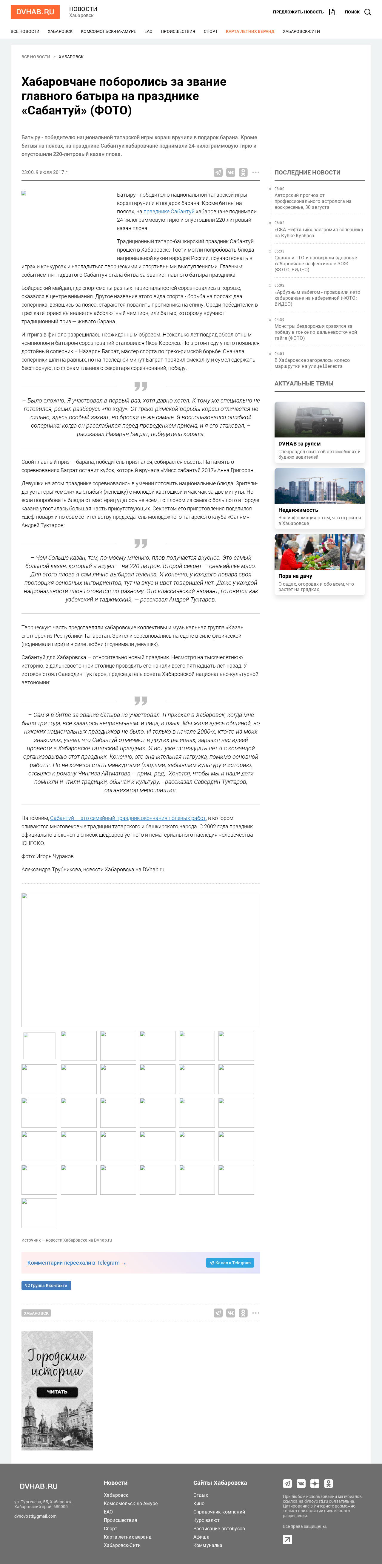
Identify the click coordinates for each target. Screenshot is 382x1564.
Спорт (211, 31)
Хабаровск (60, 31)
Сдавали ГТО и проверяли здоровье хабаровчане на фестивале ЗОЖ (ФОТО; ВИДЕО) (316, 264)
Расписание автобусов (219, 1528)
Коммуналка (208, 1545)
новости (83, 9)
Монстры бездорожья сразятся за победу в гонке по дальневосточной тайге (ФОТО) (316, 332)
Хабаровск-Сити (301, 31)
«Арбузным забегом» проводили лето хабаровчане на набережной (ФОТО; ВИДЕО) (317, 298)
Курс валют (206, 1520)
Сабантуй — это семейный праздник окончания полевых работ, (128, 818)
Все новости (25, 31)
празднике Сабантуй (169, 211)
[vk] (301, 1483)
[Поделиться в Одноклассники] (243, 172)
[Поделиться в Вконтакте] (230, 172)
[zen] (314, 1483)
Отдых (200, 1495)
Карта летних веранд (250, 31)
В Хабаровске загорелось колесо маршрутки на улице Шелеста (312, 363)
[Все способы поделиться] (255, 172)
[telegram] (287, 1483)
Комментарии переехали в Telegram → (76, 1263)
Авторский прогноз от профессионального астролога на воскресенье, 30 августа (313, 201)
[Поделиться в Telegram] (218, 172)
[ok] (328, 1483)
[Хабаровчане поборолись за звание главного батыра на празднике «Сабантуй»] (140, 960)
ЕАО (148, 31)
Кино (199, 1503)
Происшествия (178, 31)
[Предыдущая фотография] (254, 960)
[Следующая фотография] (27, 960)
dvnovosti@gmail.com (35, 1516)
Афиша (201, 1537)
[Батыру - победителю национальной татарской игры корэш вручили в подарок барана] (79, 1046)
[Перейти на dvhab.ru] (35, 12)
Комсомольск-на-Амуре (108, 31)
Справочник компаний (219, 1512)
